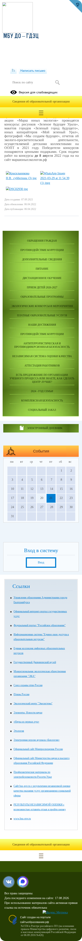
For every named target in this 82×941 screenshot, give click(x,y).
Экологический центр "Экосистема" (33, 703)
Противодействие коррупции (42, 250)
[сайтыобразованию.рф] (75, 6)
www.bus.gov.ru (22, 818)
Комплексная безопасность (42, 400)
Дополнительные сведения (42, 259)
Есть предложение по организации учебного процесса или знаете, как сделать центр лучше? (42, 378)
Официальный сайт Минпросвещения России (38, 749)
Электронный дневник (45, 428)
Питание (42, 268)
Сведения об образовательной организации (41, 101)
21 (50, 498)
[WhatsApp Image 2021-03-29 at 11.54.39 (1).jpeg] (55, 183)
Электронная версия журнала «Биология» (36, 739)
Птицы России (21, 694)
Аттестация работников (42, 365)
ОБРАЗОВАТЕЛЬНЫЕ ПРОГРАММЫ (42, 296)
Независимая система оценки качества (42, 356)
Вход (41, 562)
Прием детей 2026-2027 (42, 287)
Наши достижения (42, 324)
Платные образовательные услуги (42, 315)
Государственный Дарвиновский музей (35, 662)
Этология (19, 730)
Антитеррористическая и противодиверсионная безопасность (42, 345)
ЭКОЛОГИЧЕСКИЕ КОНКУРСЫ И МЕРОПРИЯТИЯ (42, 306)
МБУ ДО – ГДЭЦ (20, 36)
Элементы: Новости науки (28, 712)
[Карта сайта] (13, 70)
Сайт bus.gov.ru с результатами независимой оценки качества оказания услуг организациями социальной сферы (42, 790)
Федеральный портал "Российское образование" (40, 625)
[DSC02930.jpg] (17, 189)
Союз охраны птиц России (28, 685)
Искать (57, 82)
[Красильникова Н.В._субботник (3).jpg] (21, 178)
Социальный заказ (42, 409)
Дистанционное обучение (42, 278)
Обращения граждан (42, 240)
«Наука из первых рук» (26, 721)
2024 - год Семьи (42, 391)
